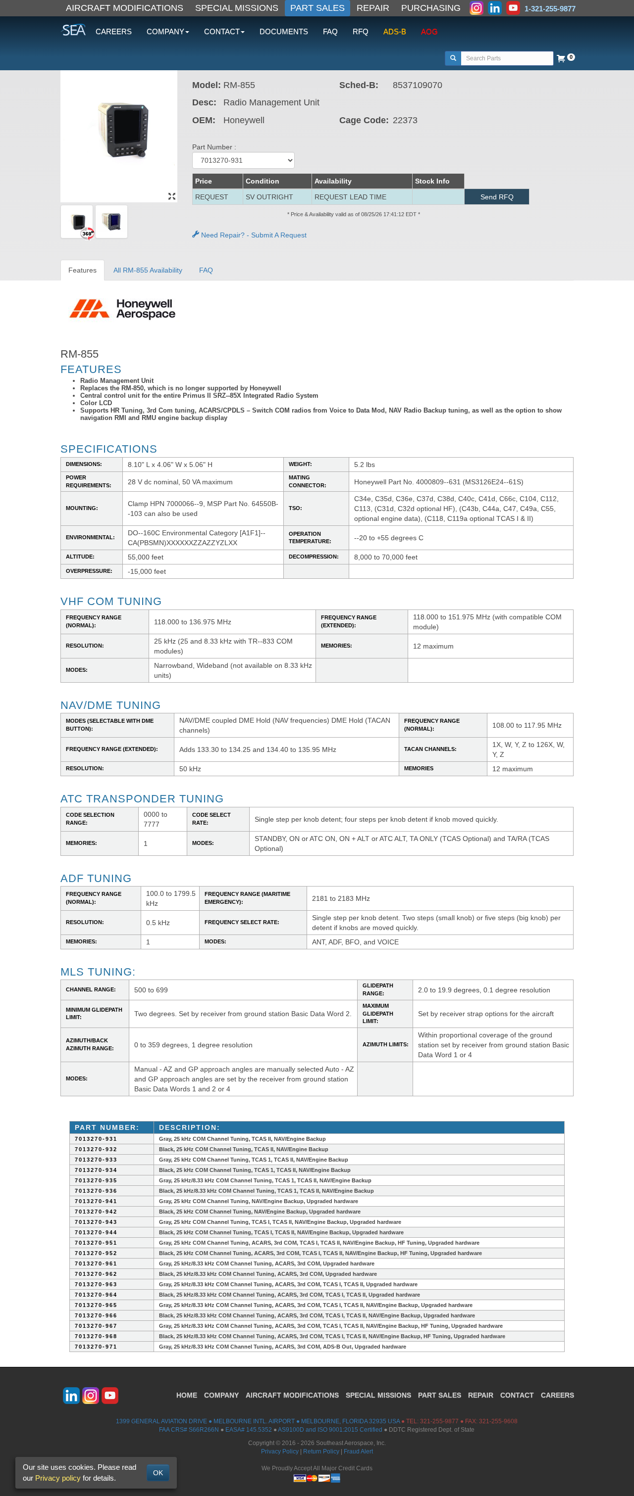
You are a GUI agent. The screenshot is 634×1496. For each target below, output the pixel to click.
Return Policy (321, 1451)
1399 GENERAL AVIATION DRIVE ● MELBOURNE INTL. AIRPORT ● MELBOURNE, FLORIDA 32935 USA (258, 1421)
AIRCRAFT (292, 1395)
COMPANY (221, 1395)
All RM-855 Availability (147, 270)
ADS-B (394, 31)
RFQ (361, 31)
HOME (186, 1395)
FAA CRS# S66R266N (189, 1429)
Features (82, 270)
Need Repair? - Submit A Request (253, 235)
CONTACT (517, 1395)
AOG (429, 31)
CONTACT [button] (222, 31)
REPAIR (373, 8)
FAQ (330, 31)
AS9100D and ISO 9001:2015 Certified (330, 1429)
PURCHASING (431, 8)
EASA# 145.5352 (248, 1429)
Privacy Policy (280, 1451)
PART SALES (317, 8)
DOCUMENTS (284, 31)
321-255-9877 (439, 1421)
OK (158, 1473)
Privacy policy (58, 1478)
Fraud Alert (358, 1451)
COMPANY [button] (165, 31)
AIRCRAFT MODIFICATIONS (124, 8)
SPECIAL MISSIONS (236, 8)
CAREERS (114, 31)
